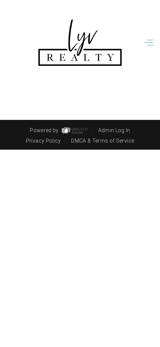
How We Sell (98, 228)
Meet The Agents (104, 160)
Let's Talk (117, 173)
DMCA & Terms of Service (102, 141)
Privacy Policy (43, 141)
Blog (128, 185)
